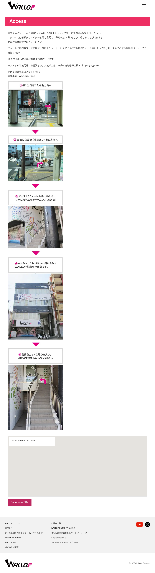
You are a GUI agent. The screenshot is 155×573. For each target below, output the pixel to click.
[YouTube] (139, 524)
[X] (147, 524)
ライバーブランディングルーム (65, 542)
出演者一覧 (56, 523)
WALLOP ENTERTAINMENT (63, 528)
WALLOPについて (12, 523)
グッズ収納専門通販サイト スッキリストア (24, 533)
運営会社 (9, 528)
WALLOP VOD (11, 542)
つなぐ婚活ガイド (59, 537)
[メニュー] (144, 5)
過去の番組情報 (12, 547)
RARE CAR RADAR (13, 537)
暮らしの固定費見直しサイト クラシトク (69, 533)
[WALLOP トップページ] (21, 5)
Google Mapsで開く (20, 502)
